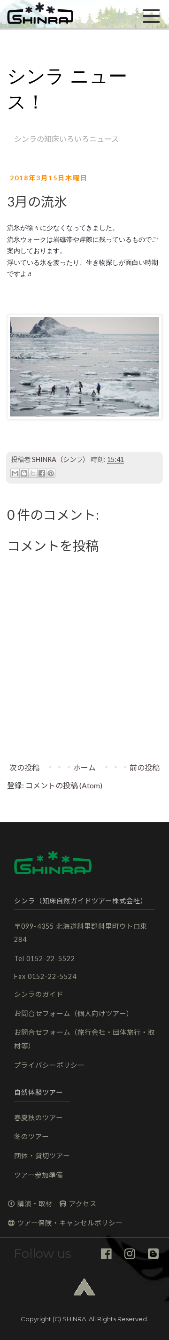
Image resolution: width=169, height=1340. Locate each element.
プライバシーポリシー (49, 1065)
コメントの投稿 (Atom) (63, 785)
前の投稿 (145, 767)
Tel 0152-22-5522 (44, 959)
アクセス (82, 1204)
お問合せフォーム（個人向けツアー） (73, 1013)
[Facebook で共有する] (41, 473)
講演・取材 (34, 1204)
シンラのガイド (38, 994)
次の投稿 (24, 767)
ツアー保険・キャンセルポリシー (69, 1223)
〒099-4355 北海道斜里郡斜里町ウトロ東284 (80, 933)
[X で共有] (33, 473)
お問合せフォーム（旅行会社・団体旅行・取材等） (84, 1039)
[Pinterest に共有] (50, 473)
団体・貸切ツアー (42, 1156)
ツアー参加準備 (38, 1175)
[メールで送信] (15, 473)
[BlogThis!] (24, 473)
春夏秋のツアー (38, 1118)
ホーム (84, 767)
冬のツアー (31, 1136)
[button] (40, 14)
